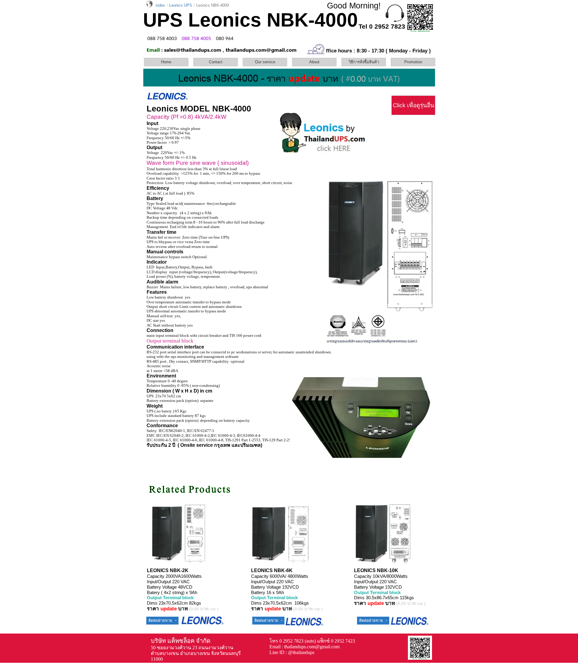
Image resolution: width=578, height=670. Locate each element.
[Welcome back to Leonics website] (321, 133)
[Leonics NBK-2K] (167, 560)
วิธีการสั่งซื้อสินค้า (364, 62)
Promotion (413, 62)
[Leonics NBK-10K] (372, 562)
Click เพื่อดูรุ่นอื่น (413, 105)
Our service (265, 62)
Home (166, 62)
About (314, 62)
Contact (215, 62)
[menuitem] (168, 62)
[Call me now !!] (394, 20)
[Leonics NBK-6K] (269, 560)
